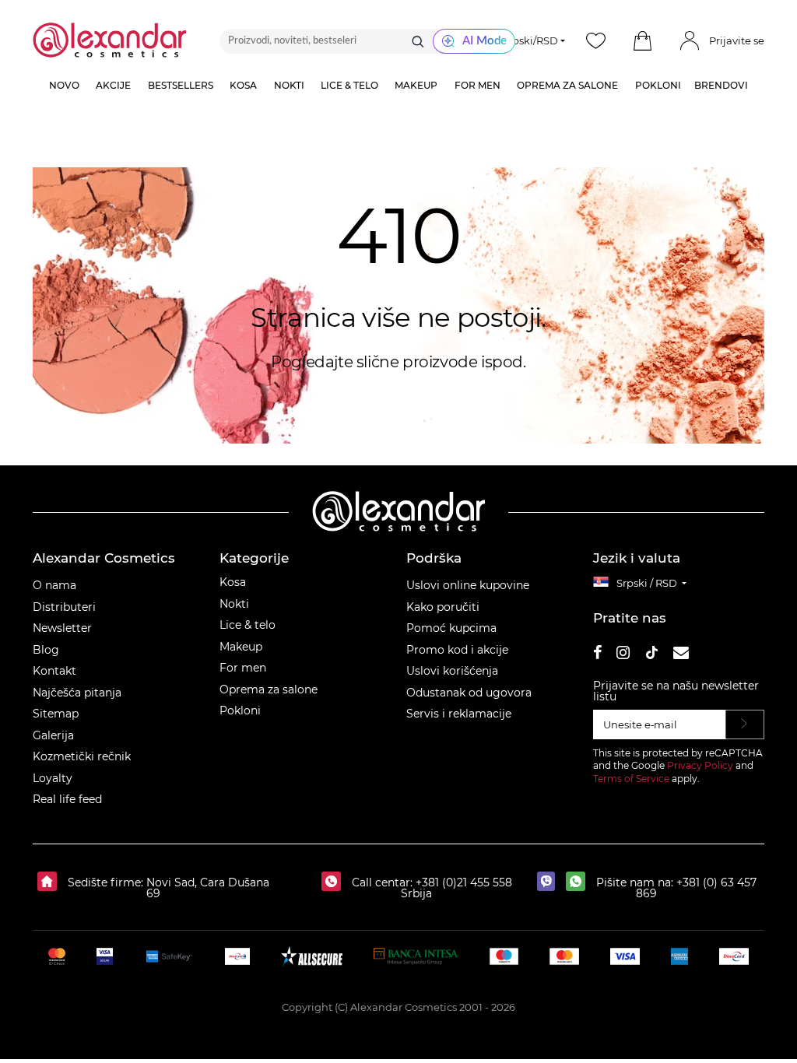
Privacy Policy (700, 765)
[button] (642, 41)
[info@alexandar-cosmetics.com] (681, 654)
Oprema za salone (268, 689)
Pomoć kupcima (451, 628)
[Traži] (418, 41)
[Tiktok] (651, 654)
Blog (46, 650)
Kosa (232, 582)
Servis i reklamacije (458, 714)
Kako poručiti (442, 607)
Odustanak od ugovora (469, 693)
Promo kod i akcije (457, 650)
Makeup (240, 647)
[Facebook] (597, 654)
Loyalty (52, 778)
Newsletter (62, 628)
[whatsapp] (579, 882)
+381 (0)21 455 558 (462, 882)
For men (242, 668)
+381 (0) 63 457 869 (696, 887)
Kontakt (54, 671)
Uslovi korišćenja (452, 671)
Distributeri (64, 607)
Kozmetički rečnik (82, 756)
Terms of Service (631, 778)
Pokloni (240, 710)
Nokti (234, 604)
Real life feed (67, 799)
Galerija (53, 735)
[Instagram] (623, 654)
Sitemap (56, 714)
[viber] (550, 882)
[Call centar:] (335, 882)
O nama (54, 585)
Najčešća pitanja (77, 693)
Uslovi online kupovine (467, 585)
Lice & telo (247, 625)
